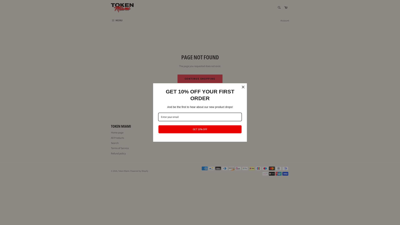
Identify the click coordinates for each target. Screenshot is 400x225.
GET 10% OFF (200, 129)
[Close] (243, 87)
